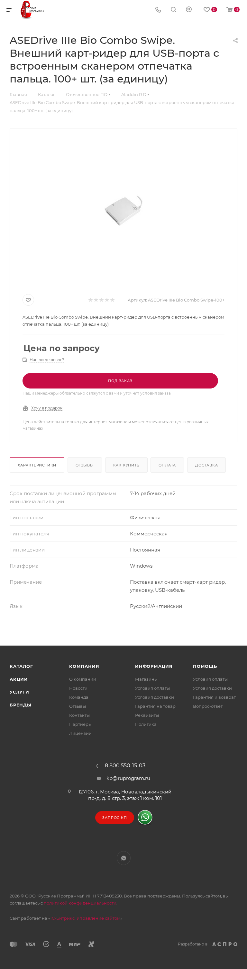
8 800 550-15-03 (125, 765)
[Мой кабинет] (189, 10)
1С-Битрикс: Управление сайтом (85, 918)
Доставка (206, 465)
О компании (82, 679)
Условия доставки (154, 697)
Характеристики (37, 465)
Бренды (21, 704)
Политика (146, 724)
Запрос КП (114, 817)
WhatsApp (124, 858)
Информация (154, 666)
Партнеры (80, 724)
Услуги (19, 692)
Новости (78, 688)
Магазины (146, 679)
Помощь (205, 666)
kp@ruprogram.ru (128, 778)
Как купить (126, 465)
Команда (78, 697)
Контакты (79, 715)
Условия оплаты (152, 688)
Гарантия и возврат (214, 697)
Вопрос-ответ (208, 706)
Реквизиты (147, 715)
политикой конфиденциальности (80, 903)
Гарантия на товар (155, 706)
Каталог (21, 666)
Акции (19, 679)
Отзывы (85, 465)
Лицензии (80, 733)
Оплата (167, 465)
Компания (84, 666)
